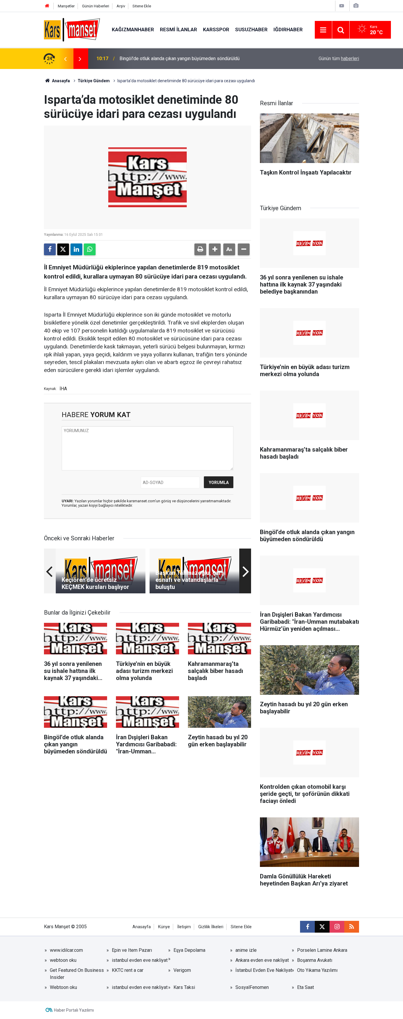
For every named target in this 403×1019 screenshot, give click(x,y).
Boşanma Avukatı (314, 960)
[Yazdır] (200, 249)
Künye (164, 926)
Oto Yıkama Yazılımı (317, 970)
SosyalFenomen (252, 987)
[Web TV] (341, 6)
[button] (215, 249)
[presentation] (65, 58)
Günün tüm (339, 58)
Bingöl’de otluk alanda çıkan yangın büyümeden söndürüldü (179, 58)
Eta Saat (305, 987)
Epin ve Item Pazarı (132, 950)
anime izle (246, 950)
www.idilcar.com (66, 950)
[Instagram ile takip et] (337, 927)
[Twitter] (63, 249)
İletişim (184, 926)
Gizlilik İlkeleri (210, 926)
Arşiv (121, 6)
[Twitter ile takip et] (322, 927)
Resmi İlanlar (178, 29)
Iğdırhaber (288, 29)
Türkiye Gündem (94, 80)
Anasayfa (60, 80)
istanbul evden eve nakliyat (140, 960)
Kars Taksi (184, 987)
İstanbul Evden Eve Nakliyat (263, 970)
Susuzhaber (251, 29)
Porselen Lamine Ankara (322, 950)
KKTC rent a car (127, 970)
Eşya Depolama (189, 950)
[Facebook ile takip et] (307, 927)
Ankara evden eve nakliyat (262, 960)
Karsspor (216, 29)
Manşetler (66, 6)
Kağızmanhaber (133, 29)
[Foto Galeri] (356, 6)
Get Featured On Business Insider (77, 973)
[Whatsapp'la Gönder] (90, 249)
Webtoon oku (63, 987)
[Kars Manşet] (72, 29)
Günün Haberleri (95, 6)
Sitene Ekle (141, 6)
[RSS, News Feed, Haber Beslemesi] (351, 927)
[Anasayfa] (47, 6)
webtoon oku (63, 960)
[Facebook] (50, 249)
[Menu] (323, 30)
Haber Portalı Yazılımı (74, 1010)
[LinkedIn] (76, 249)
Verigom (182, 970)
